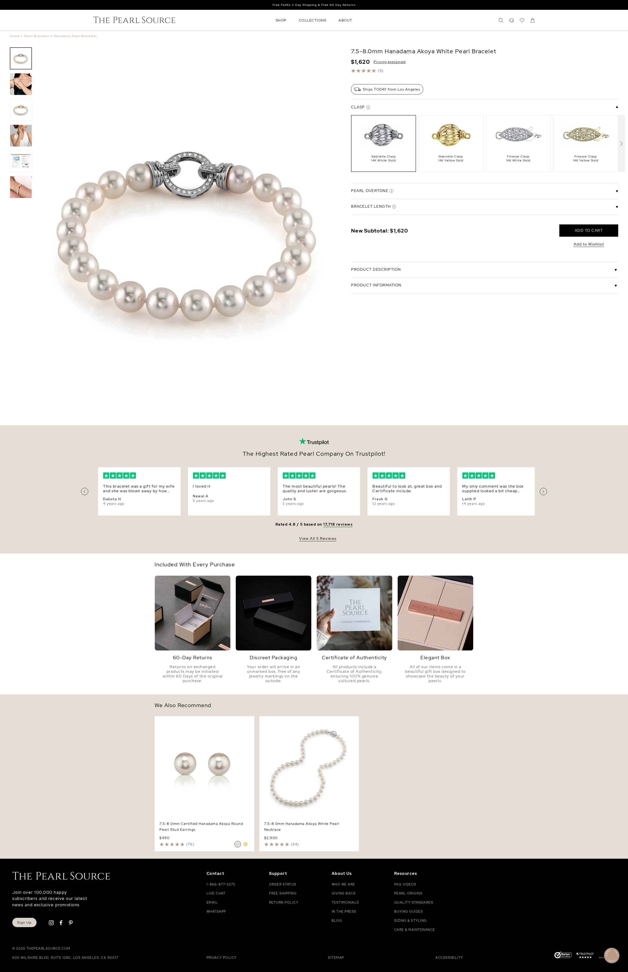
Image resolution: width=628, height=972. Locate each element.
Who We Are (343, 884)
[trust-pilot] (585, 956)
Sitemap (336, 958)
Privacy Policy (222, 958)
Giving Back (344, 893)
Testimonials (345, 902)
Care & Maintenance (414, 930)
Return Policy (284, 902)
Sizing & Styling (410, 921)
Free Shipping (283, 893)
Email (212, 902)
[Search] (501, 20)
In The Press (344, 911)
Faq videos (405, 884)
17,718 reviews (338, 524)
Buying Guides (408, 911)
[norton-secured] (563, 955)
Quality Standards (413, 902)
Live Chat (216, 893)
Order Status (282, 884)
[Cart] (532, 20)
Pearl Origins (408, 893)
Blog (337, 921)
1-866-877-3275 (221, 884)
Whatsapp (216, 911)
